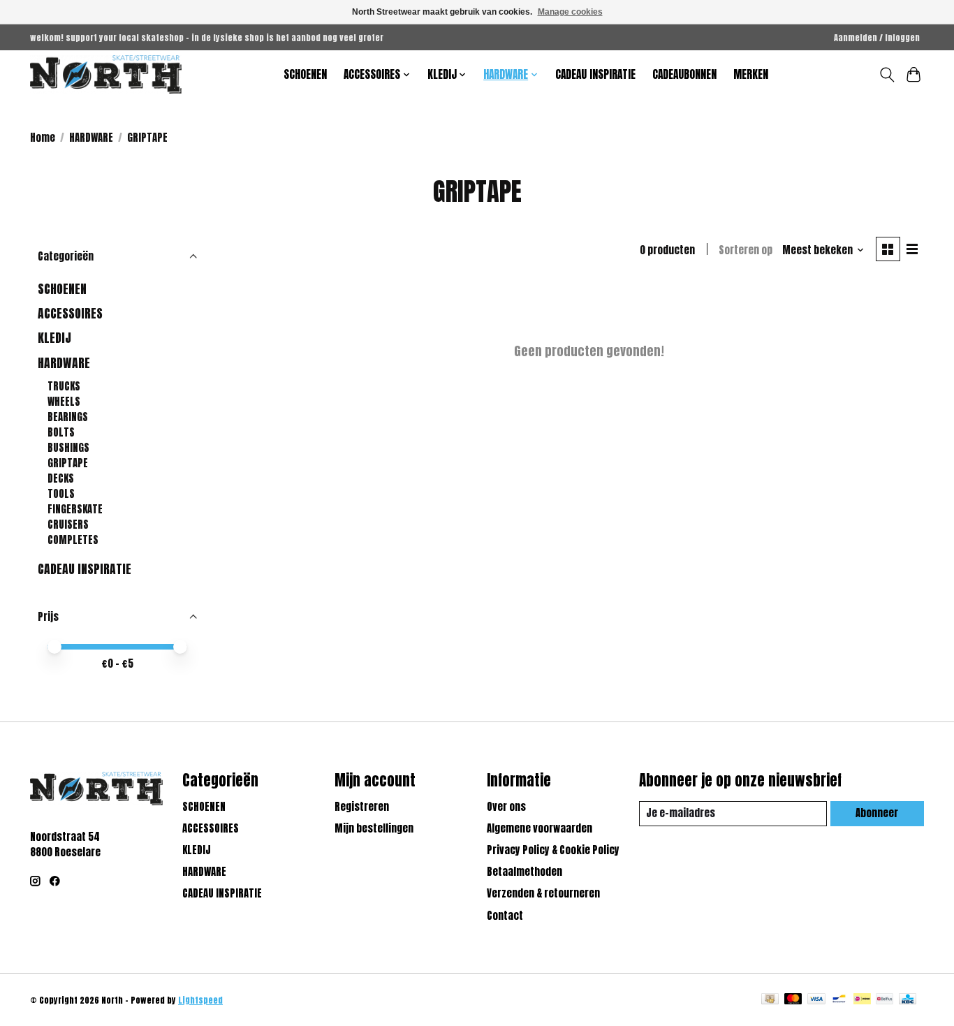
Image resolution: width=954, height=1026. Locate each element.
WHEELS (63, 401)
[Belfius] (884, 1000)
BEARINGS (67, 417)
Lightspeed (200, 1000)
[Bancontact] (839, 1000)
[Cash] (770, 1000)
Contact (505, 915)
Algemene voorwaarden (539, 828)
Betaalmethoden (524, 871)
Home (42, 137)
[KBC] (907, 1000)
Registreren (362, 806)
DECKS (60, 478)
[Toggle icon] (886, 74)
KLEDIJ (54, 337)
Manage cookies (570, 12)
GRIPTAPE (67, 463)
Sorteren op (745, 250)
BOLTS (61, 432)
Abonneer (877, 813)
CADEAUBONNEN (684, 74)
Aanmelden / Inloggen (877, 37)
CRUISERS (68, 524)
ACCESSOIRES (70, 313)
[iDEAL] (862, 1000)
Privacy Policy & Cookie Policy (553, 850)
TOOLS (61, 493)
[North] (106, 74)
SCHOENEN (305, 74)
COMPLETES (72, 540)
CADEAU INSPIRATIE (595, 74)
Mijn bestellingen (374, 828)
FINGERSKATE (75, 509)
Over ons (506, 806)
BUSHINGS (68, 447)
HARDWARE (91, 137)
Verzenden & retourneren (543, 893)
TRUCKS (63, 386)
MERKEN (750, 74)
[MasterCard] (793, 1000)
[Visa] (816, 1000)
